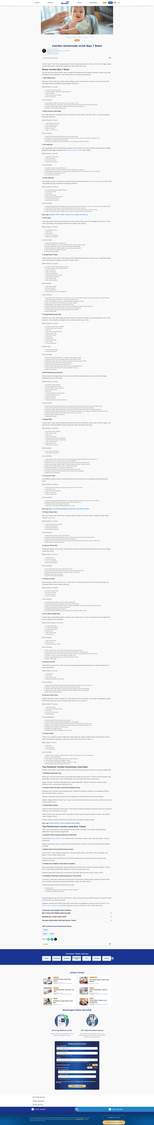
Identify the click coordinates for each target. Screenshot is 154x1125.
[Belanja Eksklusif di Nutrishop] (115, 2)
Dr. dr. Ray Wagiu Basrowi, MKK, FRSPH (61, 50)
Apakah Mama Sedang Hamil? (63, 1064)
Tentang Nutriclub (38, 1104)
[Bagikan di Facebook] (52, 939)
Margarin (47, 560)
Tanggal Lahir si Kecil (63, 1074)
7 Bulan (45, 929)
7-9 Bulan (85, 37)
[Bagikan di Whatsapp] (48, 939)
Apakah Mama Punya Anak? (62, 1067)
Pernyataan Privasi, (79, 1081)
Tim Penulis (55, 49)
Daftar (110, 2)
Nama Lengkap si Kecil (63, 1069)
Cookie (59, 1082)
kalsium (64, 582)
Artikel (37, 2)
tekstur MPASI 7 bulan (58, 838)
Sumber (45, 944)
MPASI (45, 933)
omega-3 (96, 258)
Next (112, 958)
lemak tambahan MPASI (74, 150)
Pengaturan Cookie (114, 1117)
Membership (93, 2)
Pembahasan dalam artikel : (50, 58)
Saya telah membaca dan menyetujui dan (77, 1082)
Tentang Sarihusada (38, 1101)
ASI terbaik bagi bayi (39, 1097)
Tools (78, 2)
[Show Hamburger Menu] (118, 2)
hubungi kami (79, 1119)
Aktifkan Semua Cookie (113, 1122)
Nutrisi (79, 37)
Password (58, 1057)
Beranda (68, 37)
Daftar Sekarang (77, 1086)
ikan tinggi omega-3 (94, 181)
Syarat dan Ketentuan (89, 1081)
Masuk (104, 2)
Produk (50, 2)
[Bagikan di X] (55, 939)
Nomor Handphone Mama (62, 1050)
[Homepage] (65, 3)
